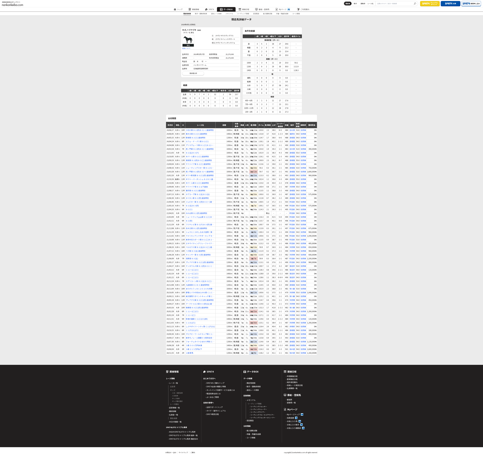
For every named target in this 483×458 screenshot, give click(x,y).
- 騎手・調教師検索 (253, 386)
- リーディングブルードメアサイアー (262, 415)
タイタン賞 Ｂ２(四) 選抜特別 (197, 198)
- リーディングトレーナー (258, 409)
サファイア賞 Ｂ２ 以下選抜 (197, 186)
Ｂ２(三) (189, 209)
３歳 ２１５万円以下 (194, 349)
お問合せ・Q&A (170, 452)
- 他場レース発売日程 (294, 385)
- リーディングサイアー (257, 412)
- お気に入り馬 (291, 421)
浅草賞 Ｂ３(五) (192, 258)
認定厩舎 (256, 13)
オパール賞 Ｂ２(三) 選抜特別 (197, 156)
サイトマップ (183, 452)
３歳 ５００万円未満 (194, 345)
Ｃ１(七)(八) (190, 322)
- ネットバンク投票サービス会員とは (220, 390)
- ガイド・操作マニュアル (215, 410)
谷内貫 (292, 130)
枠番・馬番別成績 (282, 13)
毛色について (186, 48)
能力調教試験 (267, 13)
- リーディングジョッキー (258, 406)
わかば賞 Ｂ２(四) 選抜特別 (196, 213)
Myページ (282, 9)
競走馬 (348, 3)
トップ (180, 9)
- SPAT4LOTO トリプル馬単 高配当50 (183, 439)
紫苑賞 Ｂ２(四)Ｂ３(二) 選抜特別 (199, 160)
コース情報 (296, 13)
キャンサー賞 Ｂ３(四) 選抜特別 (198, 254)
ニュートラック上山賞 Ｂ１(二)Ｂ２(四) (200, 217)
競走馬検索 (187, 13)
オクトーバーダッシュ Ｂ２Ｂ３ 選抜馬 (200, 179)
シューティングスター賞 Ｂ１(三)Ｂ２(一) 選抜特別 (200, 168)
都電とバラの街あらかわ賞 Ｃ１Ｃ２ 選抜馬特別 (200, 292)
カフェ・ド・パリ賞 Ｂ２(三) (197, 141)
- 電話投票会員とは (212, 393)
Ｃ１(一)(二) (190, 315)
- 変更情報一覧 (174, 407)
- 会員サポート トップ (214, 407)
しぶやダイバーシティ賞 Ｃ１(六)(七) (200, 326)
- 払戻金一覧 (173, 414)
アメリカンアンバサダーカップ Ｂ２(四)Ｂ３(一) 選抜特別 (200, 236)
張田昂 (292, 266)
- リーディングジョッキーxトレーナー (262, 417)
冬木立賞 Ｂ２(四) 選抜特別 (196, 228)
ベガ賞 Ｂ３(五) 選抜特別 (195, 251)
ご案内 (192, 452)
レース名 (370, 3)
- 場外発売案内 (291, 382)
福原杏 (292, 134)
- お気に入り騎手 (292, 424)
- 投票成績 (290, 418)
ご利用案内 (304, 9)
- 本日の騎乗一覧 (175, 421)
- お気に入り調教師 (293, 428)
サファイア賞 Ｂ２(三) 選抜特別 (198, 164)
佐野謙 (303, 130)
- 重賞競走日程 (291, 379)
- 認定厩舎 (250, 420)
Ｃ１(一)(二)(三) (192, 270)
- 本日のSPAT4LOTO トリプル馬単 (181, 432)
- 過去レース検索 (252, 390)
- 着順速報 (172, 411)
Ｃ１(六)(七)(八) (192, 330)
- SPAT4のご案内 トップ (214, 383)
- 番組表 (289, 399)
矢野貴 (292, 186)
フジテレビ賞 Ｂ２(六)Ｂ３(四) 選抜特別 (200, 224)
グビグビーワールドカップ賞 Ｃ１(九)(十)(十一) (199, 334)
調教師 (363, 3)
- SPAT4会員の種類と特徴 (215, 386)
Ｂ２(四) (189, 220)
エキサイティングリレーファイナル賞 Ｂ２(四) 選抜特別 (200, 243)
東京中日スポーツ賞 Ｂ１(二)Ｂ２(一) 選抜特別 (199, 239)
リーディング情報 (243, 13)
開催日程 (245, 9)
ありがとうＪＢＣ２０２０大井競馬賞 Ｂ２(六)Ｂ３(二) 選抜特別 (200, 288)
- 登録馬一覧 (291, 402)
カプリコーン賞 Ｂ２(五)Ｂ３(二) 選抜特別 (200, 281)
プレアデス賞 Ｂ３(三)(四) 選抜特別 (200, 262)
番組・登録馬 (264, 9)
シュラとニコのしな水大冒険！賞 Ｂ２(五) (200, 232)
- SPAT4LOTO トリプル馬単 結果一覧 (183, 435)
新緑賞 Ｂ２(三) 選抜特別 (195, 137)
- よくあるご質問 (212, 397)
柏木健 (292, 349)
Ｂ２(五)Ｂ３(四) (192, 205)
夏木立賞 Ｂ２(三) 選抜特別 (196, 134)
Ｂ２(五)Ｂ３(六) (192, 152)
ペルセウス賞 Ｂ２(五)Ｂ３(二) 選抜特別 (200, 247)
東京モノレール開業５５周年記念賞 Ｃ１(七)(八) (200, 338)
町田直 (292, 202)
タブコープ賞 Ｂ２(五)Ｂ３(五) (198, 194)
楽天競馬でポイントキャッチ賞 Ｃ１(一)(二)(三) (200, 296)
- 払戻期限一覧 (291, 388)
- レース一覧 (173, 383)
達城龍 (292, 137)
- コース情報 (250, 437)
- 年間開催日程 (291, 376)
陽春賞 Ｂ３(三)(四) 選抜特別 (197, 307)
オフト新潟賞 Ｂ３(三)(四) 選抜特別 (200, 175)
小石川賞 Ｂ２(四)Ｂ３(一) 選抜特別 (200, 130)
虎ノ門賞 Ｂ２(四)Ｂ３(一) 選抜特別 (200, 149)
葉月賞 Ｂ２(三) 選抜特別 (195, 190)
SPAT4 (211, 9)
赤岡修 (292, 326)
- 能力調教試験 (251, 430)
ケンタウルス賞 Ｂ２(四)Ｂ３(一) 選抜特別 (200, 266)
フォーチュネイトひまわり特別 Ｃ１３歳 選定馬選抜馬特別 (200, 341)
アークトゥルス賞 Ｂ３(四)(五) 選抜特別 (200, 304)
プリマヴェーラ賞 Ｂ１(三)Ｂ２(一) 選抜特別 (199, 145)
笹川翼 (292, 288)
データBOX (228, 9)
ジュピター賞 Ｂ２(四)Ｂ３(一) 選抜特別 (200, 202)
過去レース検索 (216, 13)
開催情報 (195, 9)
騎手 (355, 3)
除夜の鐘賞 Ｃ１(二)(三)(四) (197, 319)
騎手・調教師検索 (201, 13)
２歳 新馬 (189, 353)
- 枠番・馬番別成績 (253, 434)
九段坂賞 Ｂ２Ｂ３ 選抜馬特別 (197, 285)
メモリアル (229, 13)
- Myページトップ (293, 414)
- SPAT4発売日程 (212, 414)
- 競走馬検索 (250, 383)
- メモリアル (250, 400)
